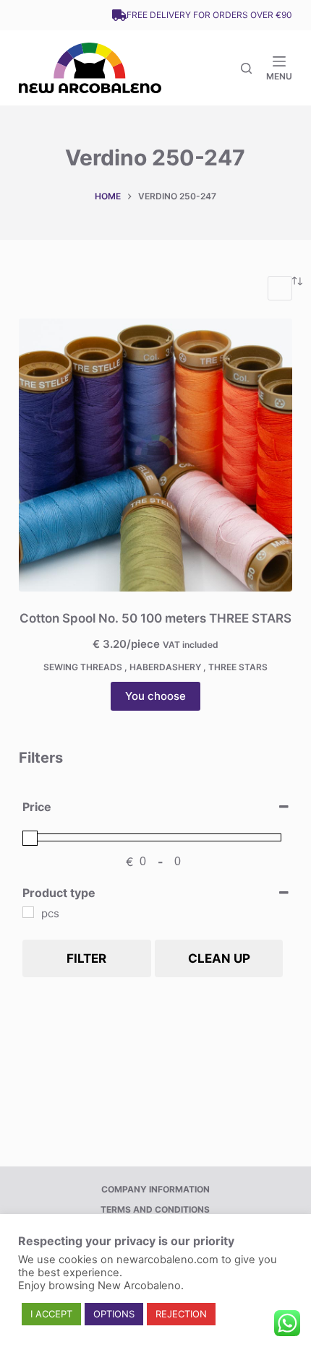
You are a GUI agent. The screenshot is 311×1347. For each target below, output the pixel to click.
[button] (51, 1314)
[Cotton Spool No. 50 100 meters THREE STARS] (155, 455)
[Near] (246, 68)
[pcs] (28, 912)
